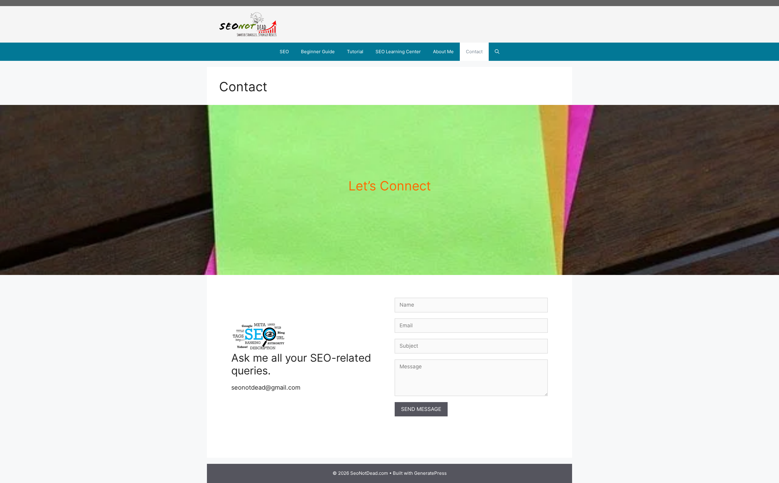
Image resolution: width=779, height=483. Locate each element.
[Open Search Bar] (497, 52)
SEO (284, 51)
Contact (474, 51)
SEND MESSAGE (421, 409)
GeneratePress (430, 473)
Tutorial (355, 51)
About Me (443, 51)
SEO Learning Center (398, 51)
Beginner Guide (318, 51)
